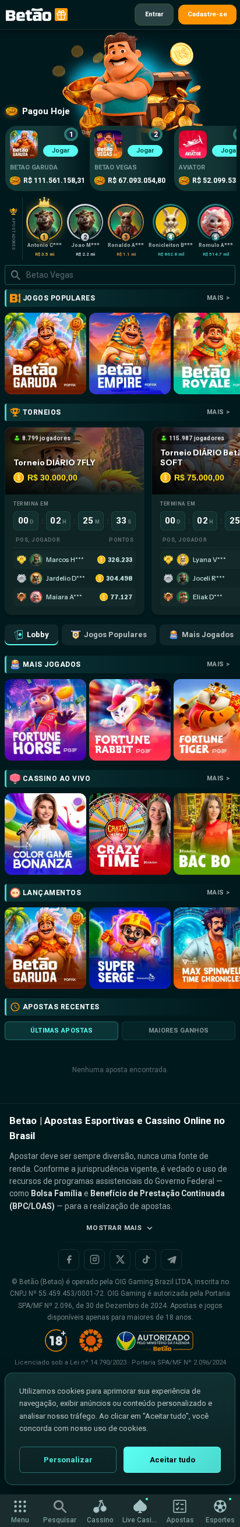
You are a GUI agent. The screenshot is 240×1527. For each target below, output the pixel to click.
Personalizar (68, 1459)
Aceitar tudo (172, 1459)
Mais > (218, 298)
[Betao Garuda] (45, 353)
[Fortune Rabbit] (130, 720)
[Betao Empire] (130, 353)
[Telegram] (171, 1259)
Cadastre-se (207, 14)
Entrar (154, 14)
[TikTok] (145, 1259)
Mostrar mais (114, 1228)
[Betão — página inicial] (28, 14)
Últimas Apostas (61, 1030)
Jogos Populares (115, 634)
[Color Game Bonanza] (45, 834)
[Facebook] (68, 1259)
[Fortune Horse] (45, 720)
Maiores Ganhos (179, 1030)
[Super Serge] (130, 948)
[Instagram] (94, 1259)
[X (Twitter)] (120, 1259)
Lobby (38, 634)
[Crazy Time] (130, 834)
